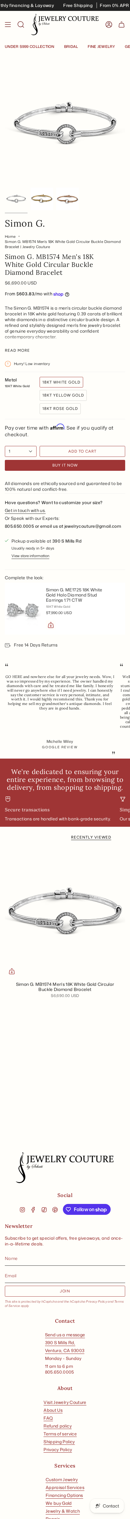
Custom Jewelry (62, 1479)
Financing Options (64, 1495)
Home (10, 236)
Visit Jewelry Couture (65, 1402)
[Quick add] (11, 971)
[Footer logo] (65, 1168)
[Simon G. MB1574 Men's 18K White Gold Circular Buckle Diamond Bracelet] (65, 912)
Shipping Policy (59, 1441)
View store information (30, 555)
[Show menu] (8, 25)
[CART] (121, 25)
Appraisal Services (65, 1487)
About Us (53, 1410)
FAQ (48, 1418)
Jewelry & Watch (63, 1511)
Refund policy (58, 1426)
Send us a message (65, 1335)
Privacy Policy (96, 1301)
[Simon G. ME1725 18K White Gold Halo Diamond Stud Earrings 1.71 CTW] (23, 609)
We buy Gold (59, 1503)
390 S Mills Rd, (60, 1342)
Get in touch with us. (25, 510)
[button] (21, 25)
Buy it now (65, 465)
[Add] (51, 625)
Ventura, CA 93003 (65, 1350)
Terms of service (60, 1434)
